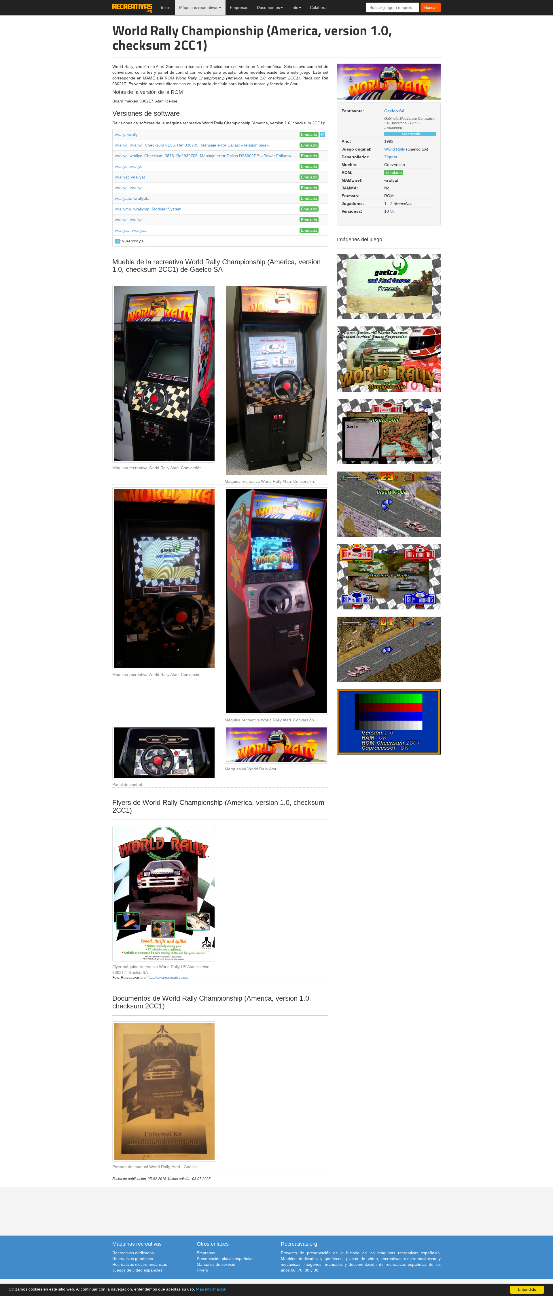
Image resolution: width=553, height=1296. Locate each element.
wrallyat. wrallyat (130, 177)
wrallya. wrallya (129, 187)
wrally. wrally (126, 134)
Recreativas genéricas (132, 1258)
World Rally (394, 149)
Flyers (202, 1270)
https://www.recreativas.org (167, 978)
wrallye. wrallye (129, 219)
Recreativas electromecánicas (139, 1264)
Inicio (166, 7)
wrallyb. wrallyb (129, 166)
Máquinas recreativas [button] (198, 7)
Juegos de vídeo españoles (137, 1270)
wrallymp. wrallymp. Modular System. (149, 209)
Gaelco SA (394, 111)
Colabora (318, 7)
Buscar (430, 7)
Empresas (239, 7)
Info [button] (294, 7)
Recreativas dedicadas (133, 1253)
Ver (393, 211)
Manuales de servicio (216, 1264)
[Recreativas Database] (132, 7)
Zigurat (390, 157)
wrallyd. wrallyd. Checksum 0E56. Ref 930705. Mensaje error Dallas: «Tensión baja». (192, 145)
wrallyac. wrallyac (131, 230)
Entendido (527, 1289)
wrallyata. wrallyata (132, 198)
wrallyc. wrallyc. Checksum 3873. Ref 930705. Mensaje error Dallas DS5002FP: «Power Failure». (203, 155)
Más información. (212, 1289)
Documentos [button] (268, 7)
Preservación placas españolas (225, 1258)
